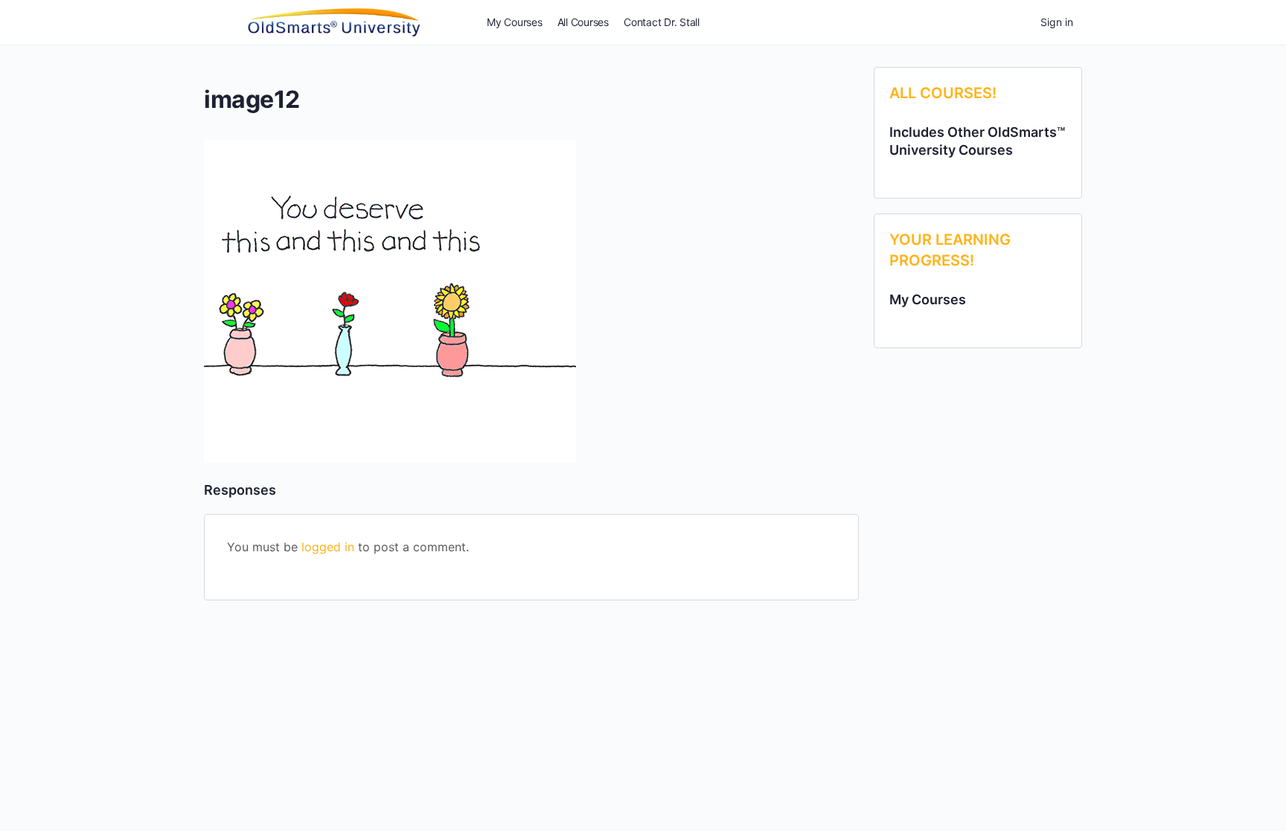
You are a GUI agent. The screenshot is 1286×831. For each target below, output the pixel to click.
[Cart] (1016, 22)
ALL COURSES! (943, 93)
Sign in (1056, 22)
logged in (327, 546)
